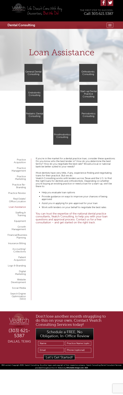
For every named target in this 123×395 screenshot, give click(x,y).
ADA (86, 368)
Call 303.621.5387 (98, 13)
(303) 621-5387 (19, 333)
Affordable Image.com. (75, 368)
